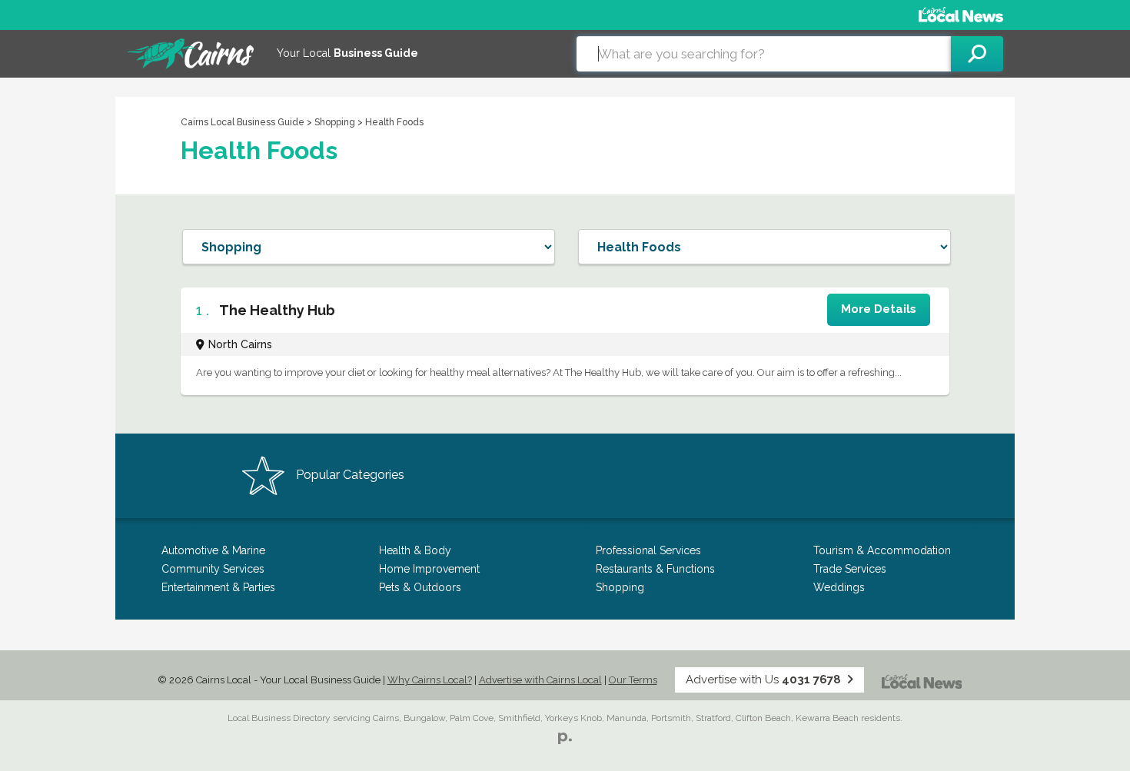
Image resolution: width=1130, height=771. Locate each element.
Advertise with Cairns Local (540, 680)
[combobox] (764, 53)
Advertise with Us (763, 679)
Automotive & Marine (213, 550)
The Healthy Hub (277, 310)
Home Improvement (429, 569)
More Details (878, 309)
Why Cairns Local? (429, 680)
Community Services (212, 569)
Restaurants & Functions (655, 569)
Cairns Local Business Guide (242, 122)
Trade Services (849, 569)
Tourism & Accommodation (882, 550)
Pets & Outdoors (420, 587)
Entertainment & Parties (218, 587)
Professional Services (648, 550)
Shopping (335, 122)
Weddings (839, 587)
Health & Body (415, 550)
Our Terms (633, 680)
